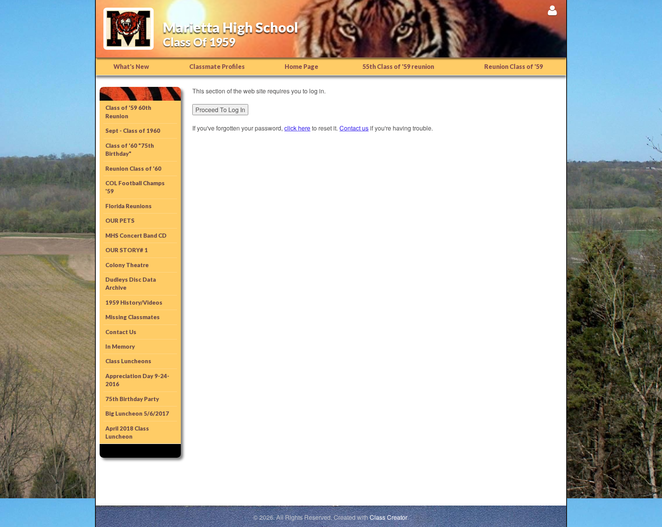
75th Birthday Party (132, 398)
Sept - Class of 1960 (132, 130)
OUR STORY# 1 (126, 249)
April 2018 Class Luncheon (127, 432)
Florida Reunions (128, 205)
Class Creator (388, 517)
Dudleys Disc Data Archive (130, 283)
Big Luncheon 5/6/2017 (137, 413)
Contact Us (120, 331)
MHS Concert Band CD (136, 235)
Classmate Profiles (217, 66)
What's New (131, 66)
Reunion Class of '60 (133, 168)
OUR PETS (119, 220)
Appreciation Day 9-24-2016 (137, 379)
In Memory (120, 346)
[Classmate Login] (552, 10)
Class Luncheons (128, 360)
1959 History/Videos (133, 302)
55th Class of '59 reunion (398, 66)
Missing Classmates (132, 316)
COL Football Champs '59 (135, 186)
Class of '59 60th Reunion (128, 111)
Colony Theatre (127, 264)
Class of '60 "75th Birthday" (129, 149)
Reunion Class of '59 (513, 66)
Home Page (301, 66)
